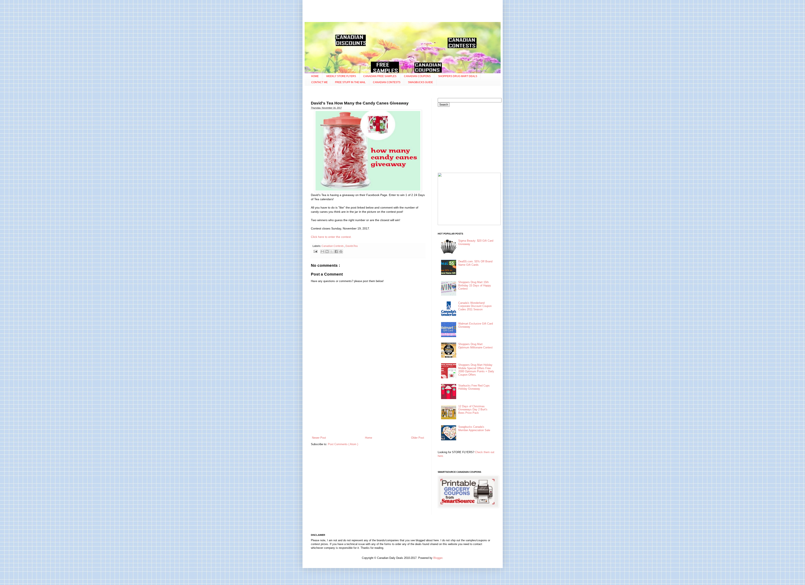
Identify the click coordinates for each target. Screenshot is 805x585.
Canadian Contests (333, 246)
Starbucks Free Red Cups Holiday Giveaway (474, 387)
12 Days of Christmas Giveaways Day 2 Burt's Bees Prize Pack (472, 409)
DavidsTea (351, 246)
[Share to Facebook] (336, 251)
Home (368, 437)
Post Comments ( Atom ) (343, 444)
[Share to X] (332, 251)
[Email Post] (315, 251)
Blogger (437, 557)
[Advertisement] (402, 11)
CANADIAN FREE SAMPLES (379, 76)
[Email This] (322, 251)
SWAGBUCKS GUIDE (420, 82)
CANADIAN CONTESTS (386, 82)
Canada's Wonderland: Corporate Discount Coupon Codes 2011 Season (475, 306)
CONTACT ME (319, 82)
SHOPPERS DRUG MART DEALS (457, 76)
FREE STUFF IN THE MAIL (350, 82)
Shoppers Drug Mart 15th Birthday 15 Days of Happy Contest (474, 285)
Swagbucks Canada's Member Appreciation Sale (474, 428)
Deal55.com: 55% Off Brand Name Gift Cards (475, 263)
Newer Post (319, 437)
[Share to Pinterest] (341, 251)
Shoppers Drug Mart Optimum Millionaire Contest (475, 346)
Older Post (417, 437)
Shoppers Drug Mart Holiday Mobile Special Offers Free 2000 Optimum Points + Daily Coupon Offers (476, 369)
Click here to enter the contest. (331, 236)
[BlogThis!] (327, 251)
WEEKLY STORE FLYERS (341, 76)
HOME (315, 76)
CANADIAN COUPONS (417, 76)
